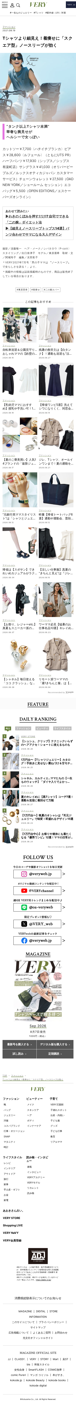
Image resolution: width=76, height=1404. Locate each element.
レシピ (7, 1163)
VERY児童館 (57, 1104)
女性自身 (19, 1369)
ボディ (30, 1120)
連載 (29, 1166)
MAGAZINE (25, 1311)
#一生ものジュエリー (21, 12)
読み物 (30, 1193)
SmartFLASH (36, 1369)
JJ (9, 1359)
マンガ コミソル (39, 1375)
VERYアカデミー (36, 1177)
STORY (44, 1359)
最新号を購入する (18, 1044)
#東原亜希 (22, 289)
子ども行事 (56, 1131)
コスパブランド (12, 1125)
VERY (33, 1359)
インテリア (9, 1168)
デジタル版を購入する (53, 1044)
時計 (6, 1147)
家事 (6, 1184)
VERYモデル (33, 1182)
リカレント (33, 1187)
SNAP (7, 1136)
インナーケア (34, 1125)
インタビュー (34, 1172)
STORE (53, 1311)
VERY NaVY (11, 1232)
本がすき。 (59, 1375)
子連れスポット (58, 1109)
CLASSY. (20, 1359)
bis (28, 1364)
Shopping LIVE (13, 1225)
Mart (55, 1359)
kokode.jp (16, 1380)
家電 (6, 1200)
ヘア (29, 1115)
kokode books (57, 1380)
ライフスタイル (12, 1157)
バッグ (7, 1109)
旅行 (6, 1179)
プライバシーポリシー (51, 1322)
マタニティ (9, 1141)
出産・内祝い (57, 1115)
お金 (6, 1194)
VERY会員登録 (12, 1240)
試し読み (18, 1054)
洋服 (6, 1120)
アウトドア (9, 1173)
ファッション (9, 27)
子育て (54, 1098)
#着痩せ (35, 289)
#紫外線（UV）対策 (55, 12)
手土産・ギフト (12, 1189)
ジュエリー (9, 1115)
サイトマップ (38, 1327)
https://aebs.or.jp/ (43, 1280)
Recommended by (56, 692)
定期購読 (53, 1054)
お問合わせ (61, 1332)
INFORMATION (38, 1317)
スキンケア (33, 1109)
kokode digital (38, 1385)
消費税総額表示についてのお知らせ (38, 1298)
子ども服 (55, 1120)
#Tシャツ (38, 12)
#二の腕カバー (51, 289)
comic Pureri (18, 1375)
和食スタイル (41, 1364)
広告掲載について (19, 1332)
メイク (30, 1104)
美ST (65, 1359)
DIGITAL (40, 1311)
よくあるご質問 (42, 1332)
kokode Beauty (35, 1380)
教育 (52, 1136)
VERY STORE (11, 1218)
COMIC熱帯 (55, 1369)
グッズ (53, 1125)
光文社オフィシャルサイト (38, 1338)
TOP (5, 1075)
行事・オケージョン (14, 1131)
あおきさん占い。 (14, 1210)
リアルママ (56, 1141)
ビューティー (34, 1098)
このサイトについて (23, 1322)
